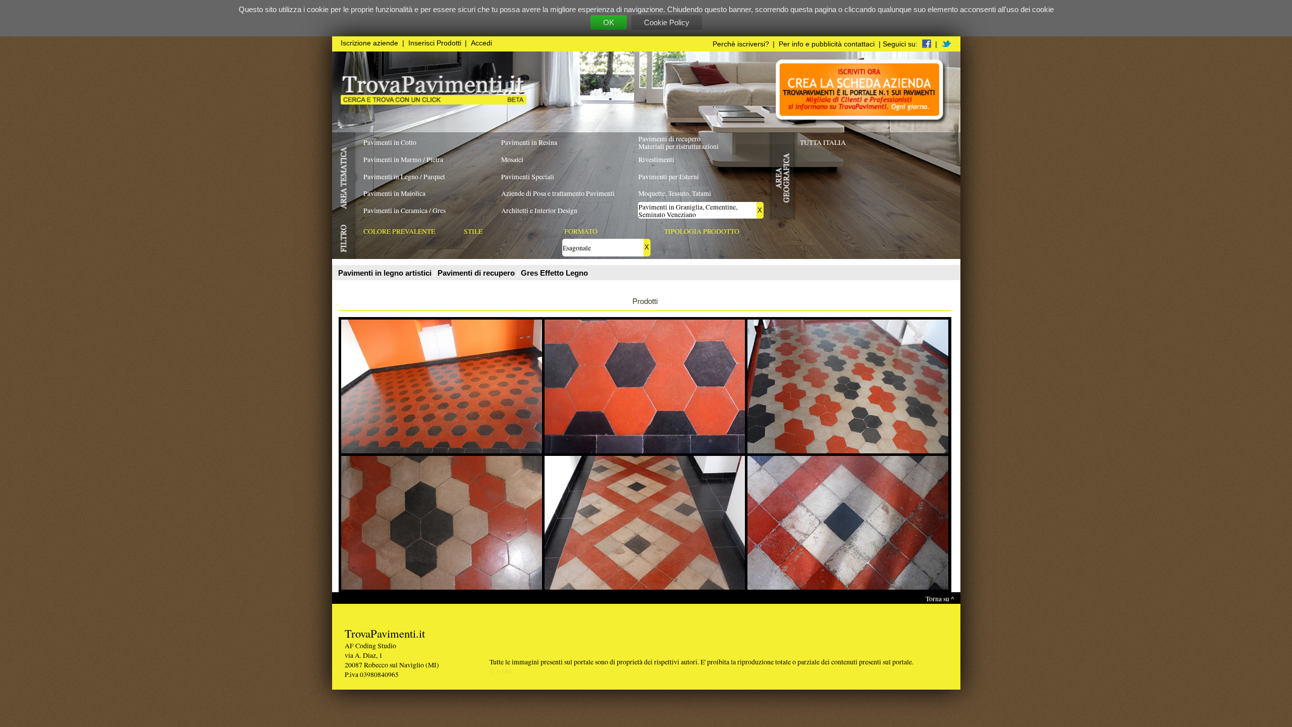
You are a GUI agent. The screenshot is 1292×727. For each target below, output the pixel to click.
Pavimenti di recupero (477, 273)
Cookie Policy (666, 22)
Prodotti (645, 301)
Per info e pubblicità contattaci (827, 44)
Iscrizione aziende (369, 43)
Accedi (481, 43)
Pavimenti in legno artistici (386, 273)
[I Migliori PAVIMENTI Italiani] (433, 101)
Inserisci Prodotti (434, 43)
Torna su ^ (940, 598)
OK (608, 22)
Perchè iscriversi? (741, 44)
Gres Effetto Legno (554, 273)
